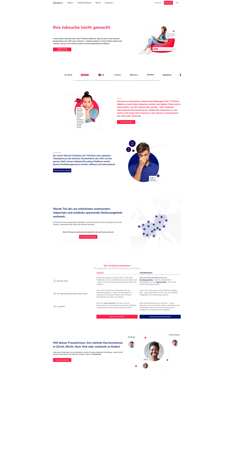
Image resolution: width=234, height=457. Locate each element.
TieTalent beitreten (126, 122)
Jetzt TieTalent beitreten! (88, 237)
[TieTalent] (58, 3)
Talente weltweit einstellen (62, 170)
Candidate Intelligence (84, 3)
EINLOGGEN (158, 3)
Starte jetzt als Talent (117, 317)
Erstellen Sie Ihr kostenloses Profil (62, 49)
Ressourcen (108, 3)
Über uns (98, 3)
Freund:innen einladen (62, 360)
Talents (69, 3)
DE (177, 3)
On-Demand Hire (146, 280)
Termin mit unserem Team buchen (160, 317)
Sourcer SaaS (161, 282)
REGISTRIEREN (168, 3)
